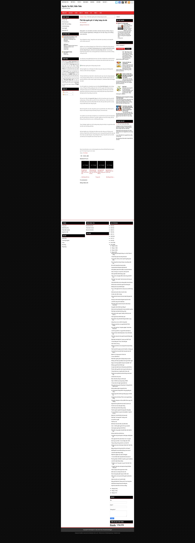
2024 (112, 230)
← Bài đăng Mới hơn (84, 177)
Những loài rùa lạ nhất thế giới (117, 286)
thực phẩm (64, 81)
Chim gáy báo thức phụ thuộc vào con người (121, 438)
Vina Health (64, 28)
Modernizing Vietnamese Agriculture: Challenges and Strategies (69, 39)
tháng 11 (114, 248)
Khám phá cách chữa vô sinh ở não (119, 292)
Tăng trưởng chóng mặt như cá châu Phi (120, 443)
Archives (128, 48)
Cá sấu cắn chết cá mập (116, 294)
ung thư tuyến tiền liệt (66, 82)
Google (77, 68)
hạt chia (63, 69)
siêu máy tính (69, 76)
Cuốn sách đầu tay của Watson (126, 63)
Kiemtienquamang (109, 533)
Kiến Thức (73, 2)
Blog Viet (105, 2)
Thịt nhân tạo (76, 79)
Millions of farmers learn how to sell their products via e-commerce (71, 47)
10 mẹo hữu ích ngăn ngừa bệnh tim (119, 383)
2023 (112, 232)
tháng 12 (114, 245)
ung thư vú (72, 82)
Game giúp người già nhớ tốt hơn (118, 427)
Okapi (73, 75)
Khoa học (76, 71)
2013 (112, 244)
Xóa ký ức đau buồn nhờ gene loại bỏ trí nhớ (120, 299)
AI (62, 61)
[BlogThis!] (85, 156)
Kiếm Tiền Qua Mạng (66, 24)
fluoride (71, 68)
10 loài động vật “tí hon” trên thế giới (119, 341)
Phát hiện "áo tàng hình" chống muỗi (119, 417)
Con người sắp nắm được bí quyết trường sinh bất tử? (101, 171)
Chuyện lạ (68, 64)
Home (81, 16)
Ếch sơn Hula (67, 68)
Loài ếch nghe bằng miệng (117, 452)
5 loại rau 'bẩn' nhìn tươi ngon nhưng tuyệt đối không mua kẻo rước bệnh (127, 75)
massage (77, 72)
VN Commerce (65, 21)
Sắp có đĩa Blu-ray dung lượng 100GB (119, 380)
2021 (112, 234)
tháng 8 (113, 488)
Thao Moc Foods (90, 227)
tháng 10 (114, 250)
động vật (69, 67)
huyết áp (75, 69)
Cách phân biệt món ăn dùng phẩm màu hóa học (122, 282)
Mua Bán (92, 2)
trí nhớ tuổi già (76, 81)
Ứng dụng (76, 82)
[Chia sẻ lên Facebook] (88, 156)
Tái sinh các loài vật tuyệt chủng (118, 405)
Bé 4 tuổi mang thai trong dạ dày (118, 265)
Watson (73, 84)
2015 (112, 240)
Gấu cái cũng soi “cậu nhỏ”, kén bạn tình (120, 271)
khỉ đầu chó (70, 71)
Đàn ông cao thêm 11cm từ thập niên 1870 (120, 440)
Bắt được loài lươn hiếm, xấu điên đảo (119, 423)
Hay (91, 13)
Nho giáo (67, 75)
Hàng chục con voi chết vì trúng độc (119, 322)
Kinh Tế (81, 13)
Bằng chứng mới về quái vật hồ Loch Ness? (120, 448)
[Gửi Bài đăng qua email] (81, 155)
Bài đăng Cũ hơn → (110, 177)
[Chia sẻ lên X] (86, 156)
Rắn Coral (64, 76)
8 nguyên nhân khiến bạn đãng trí (118, 307)
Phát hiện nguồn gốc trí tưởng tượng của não (93, 20)
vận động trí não (65, 84)
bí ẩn (72, 63)
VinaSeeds (91, 533)
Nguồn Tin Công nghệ (123, 23)
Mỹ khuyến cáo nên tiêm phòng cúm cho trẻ (120, 450)
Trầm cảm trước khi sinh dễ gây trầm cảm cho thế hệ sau (93, 171)
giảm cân (74, 68)
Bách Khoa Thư (65, 2)
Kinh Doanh (86, 2)
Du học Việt (64, 19)
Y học (85, 16)
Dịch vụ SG (96, 533)
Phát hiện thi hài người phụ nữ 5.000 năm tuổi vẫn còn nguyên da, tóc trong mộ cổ (124, 131)
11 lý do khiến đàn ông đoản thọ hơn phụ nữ (120, 456)
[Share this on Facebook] (83, 153)
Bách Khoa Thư (65, 227)
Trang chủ (98, 177)
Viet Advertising (65, 26)
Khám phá (65, 71)
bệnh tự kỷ (68, 63)
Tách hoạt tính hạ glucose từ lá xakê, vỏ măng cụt (122, 349)
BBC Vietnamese (73, 61)
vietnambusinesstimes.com (70, 36)
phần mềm (77, 75)
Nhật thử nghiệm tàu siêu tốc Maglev (119, 454)
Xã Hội (76, 13)
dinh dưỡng (73, 65)
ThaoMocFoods (117, 533)
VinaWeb (81, 533)
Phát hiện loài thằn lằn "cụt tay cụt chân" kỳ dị (121, 339)
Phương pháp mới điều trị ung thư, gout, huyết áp (122, 458)
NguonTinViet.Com (85, 24)
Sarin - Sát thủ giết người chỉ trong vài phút (120, 425)
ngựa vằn (77, 74)
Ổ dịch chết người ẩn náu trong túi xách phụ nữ (121, 369)
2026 (112, 225)
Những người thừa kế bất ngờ (117, 365)
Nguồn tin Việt (65, 232)
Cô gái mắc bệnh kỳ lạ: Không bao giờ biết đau (121, 367)
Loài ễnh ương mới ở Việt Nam (117, 301)
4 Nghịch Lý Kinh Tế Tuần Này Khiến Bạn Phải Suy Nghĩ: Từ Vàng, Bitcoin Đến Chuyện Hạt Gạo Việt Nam (124, 127)
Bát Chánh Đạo (66, 61)
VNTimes (66, 44)
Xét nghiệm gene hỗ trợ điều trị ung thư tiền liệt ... (121, 269)
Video (69, 84)
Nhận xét (66, 94)
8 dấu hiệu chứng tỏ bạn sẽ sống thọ (119, 483)
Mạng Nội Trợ (65, 30)
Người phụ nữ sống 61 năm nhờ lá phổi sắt (109, 171)
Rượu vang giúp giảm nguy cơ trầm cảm (120, 473)
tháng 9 (113, 252)
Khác (101, 13)
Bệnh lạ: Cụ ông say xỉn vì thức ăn (118, 354)
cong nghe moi (73, 64)
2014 (112, 242)
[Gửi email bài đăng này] (83, 156)
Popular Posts (120, 48)
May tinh (64, 74)
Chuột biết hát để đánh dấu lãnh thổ (119, 267)
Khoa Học (71, 13)
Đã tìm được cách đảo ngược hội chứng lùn (120, 284)
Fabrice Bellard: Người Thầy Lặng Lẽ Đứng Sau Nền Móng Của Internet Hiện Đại (128, 27)
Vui (71, 84)
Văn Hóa (86, 13)
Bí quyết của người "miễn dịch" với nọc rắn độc (85, 171)
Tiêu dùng (68, 81)
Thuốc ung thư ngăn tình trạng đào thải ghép (121, 410)
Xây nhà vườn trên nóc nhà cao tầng (119, 485)
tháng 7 (113, 490)
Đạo (66, 67)
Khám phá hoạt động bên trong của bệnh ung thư (122, 309)
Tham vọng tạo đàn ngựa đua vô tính (119, 469)
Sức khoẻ (67, 78)
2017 (112, 238)
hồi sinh (72, 69)
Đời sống (64, 244)
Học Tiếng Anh (68, 69)
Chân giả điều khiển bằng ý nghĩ (118, 273)
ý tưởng (63, 85)
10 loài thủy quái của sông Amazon (119, 256)
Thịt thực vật (114, 421)
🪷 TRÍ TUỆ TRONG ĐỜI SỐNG (122, 124)
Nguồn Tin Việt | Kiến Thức (72, 6)
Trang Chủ (64, 13)
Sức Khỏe (99, 2)
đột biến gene (74, 67)
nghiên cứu (72, 74)
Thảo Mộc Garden (66, 230)
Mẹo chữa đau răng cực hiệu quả (118, 378)
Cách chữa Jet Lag (115, 343)
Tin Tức (79, 2)
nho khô (70, 75)
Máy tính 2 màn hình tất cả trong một (119, 415)
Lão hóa (65, 72)
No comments (83, 22)
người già (64, 75)
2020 (112, 236)
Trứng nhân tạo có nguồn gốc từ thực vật (120, 371)
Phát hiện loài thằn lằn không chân (118, 311)
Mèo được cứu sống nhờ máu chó (118, 471)
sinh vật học (74, 76)
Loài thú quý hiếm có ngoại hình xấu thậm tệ (120, 330)
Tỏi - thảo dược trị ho (127, 52)
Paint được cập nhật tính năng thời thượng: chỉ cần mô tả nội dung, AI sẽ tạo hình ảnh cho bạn (127, 108)
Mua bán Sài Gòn (90, 230)
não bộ (67, 74)
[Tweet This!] (85, 153)
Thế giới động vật (68, 79)
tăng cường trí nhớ (73, 78)
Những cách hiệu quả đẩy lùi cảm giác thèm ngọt (122, 360)
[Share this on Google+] (87, 153)
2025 (112, 227)
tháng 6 (113, 492)
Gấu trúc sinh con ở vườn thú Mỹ (118, 479)
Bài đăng (66, 92)
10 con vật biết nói (115, 356)
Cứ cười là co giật (115, 419)
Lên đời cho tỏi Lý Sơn (116, 376)
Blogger (110, 529)
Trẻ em (72, 81)
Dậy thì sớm (67, 65)
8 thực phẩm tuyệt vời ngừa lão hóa (119, 388)
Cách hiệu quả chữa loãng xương (118, 407)
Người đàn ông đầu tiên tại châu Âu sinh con (121, 403)
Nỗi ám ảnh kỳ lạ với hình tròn (117, 433)
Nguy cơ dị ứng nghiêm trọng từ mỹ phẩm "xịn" (121, 362)
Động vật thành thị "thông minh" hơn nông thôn (121, 481)
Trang (96, 13)
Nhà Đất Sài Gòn (89, 225)
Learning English (71, 72)
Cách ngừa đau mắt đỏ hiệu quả (118, 316)
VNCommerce (102, 533)
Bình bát (74, 63)
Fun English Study (68, 51)
